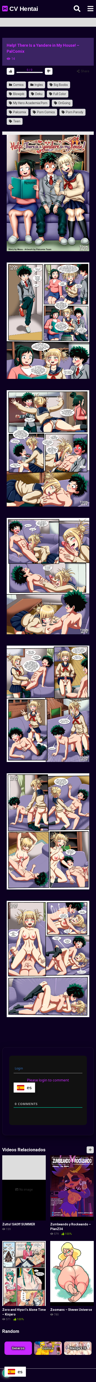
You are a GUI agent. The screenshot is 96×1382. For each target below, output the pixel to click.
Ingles (38, 85)
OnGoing (64, 103)
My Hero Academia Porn (30, 103)
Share (84, 71)
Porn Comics (45, 112)
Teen (16, 121)
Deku (38, 94)
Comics (18, 85)
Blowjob (18, 94)
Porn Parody (74, 112)
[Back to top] (88, 1371)
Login (18, 1068)
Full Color (59, 94)
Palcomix (19, 112)
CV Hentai (23, 8)
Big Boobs (60, 85)
